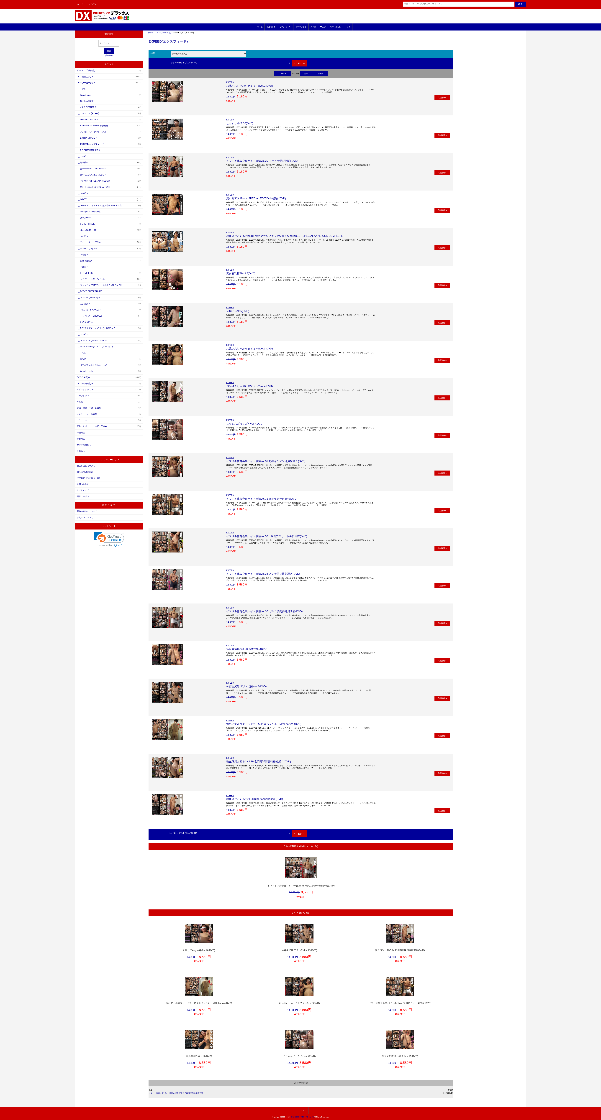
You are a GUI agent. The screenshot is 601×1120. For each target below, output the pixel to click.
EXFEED (230, 82)
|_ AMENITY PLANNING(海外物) (109, 126)
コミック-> (109, 420)
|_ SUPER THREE (109, 224)
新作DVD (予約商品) (109, 70)
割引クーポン (83, 496)
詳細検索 (109, 55)
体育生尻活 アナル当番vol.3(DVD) (246, 686)
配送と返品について (86, 466)
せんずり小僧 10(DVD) (239, 123)
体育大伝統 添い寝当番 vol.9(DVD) (246, 648)
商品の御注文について (87, 511)
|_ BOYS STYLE (85, 322)
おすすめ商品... (84, 445)
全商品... (81, 451)
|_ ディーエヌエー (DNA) (109, 242)
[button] (109, 539)
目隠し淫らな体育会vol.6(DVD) (198, 950)
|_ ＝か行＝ (82, 156)
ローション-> (109, 396)
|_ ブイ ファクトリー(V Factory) (109, 279)
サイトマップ (83, 490)
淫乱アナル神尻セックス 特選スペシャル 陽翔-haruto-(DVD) (263, 723)
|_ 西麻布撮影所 (109, 261)
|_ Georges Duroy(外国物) (109, 211)
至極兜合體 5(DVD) (237, 311)
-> (109, 82)
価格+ (320, 73)
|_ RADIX (109, 359)
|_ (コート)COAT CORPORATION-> (109, 187)
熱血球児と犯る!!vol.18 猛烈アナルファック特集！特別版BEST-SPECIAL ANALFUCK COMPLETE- (285, 235)
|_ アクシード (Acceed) (109, 113)
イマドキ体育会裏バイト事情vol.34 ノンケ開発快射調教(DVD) (263, 573)
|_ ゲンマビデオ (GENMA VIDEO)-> (109, 181)
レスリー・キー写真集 (109, 414)
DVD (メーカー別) (163, 33)
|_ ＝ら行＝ (82, 353)
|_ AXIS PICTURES (109, 107)
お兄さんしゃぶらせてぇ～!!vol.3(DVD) (249, 348)
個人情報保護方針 (85, 472)
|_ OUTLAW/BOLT (86, 101)
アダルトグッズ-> (109, 389)
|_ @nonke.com (109, 95)
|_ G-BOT (109, 199)
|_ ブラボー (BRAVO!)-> (109, 297)
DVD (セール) (285, 27)
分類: (152, 53)
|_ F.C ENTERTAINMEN (88, 150)
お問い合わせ (335, 27)
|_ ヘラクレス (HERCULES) (109, 316)
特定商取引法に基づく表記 (89, 478)
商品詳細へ (442, 98)
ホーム (80, 4)
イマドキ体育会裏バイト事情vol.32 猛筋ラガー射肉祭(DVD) (261, 498)
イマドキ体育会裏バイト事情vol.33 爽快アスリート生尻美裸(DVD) (266, 536)
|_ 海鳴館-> (109, 162)
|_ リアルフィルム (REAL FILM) (109, 365)
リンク (347, 27)
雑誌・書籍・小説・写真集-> (109, 408)
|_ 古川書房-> (109, 304)
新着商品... (82, 439)
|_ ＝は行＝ (82, 267)
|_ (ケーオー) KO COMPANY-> (109, 169)
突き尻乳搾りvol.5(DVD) (240, 273)
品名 (306, 73)
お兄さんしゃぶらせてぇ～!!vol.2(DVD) (249, 85)
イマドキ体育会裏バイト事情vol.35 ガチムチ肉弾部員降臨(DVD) (264, 611)
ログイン (92, 4)
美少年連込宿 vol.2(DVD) (199, 1056)
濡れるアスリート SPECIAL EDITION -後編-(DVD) (256, 198)
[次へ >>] (301, 63)
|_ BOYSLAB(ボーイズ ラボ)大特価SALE (109, 328)
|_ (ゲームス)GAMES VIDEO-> (109, 175)
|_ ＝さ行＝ (82, 193)
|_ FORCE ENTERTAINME (89, 291)
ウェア (323, 27)
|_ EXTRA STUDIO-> (109, 138)
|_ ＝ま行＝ (82, 334)
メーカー (283, 73)
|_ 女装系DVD (109, 217)
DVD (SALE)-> (109, 377)
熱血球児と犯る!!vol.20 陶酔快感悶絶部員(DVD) (254, 799)
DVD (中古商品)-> (109, 383)
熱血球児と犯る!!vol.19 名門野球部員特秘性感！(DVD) (258, 761)
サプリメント (301, 27)
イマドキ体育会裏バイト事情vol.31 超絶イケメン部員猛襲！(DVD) (265, 461)
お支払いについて (85, 517)
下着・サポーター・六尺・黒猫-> (109, 426)
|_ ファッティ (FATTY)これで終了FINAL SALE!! (109, 285)
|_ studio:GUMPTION (109, 230)
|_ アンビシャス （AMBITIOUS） (109, 132)
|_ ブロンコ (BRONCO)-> (109, 310)
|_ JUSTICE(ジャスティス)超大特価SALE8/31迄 (109, 205)
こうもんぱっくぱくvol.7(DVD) (244, 423)
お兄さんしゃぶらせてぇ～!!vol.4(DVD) (249, 386)
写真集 (109, 402)
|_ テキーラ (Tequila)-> (109, 248)
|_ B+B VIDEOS (109, 273)
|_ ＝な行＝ (82, 254)
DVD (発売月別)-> (109, 76)
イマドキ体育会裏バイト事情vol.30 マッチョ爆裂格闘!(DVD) (262, 160)
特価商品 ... (82, 432)
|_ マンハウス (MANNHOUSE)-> (109, 340)
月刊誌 (313, 27)
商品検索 (109, 34)
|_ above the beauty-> (109, 119)
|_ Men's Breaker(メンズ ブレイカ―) (95, 346)
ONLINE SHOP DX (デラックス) (302, 1117)
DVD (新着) (271, 27)
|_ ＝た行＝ (82, 236)
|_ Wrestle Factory (109, 371)
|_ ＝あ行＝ (82, 89)
